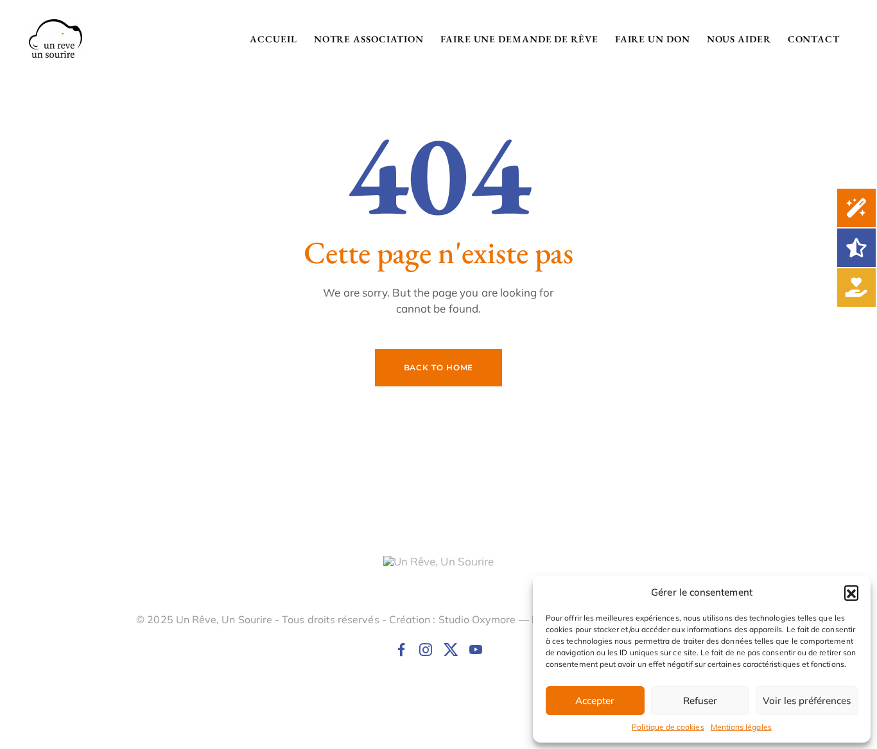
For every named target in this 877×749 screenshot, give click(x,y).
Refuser (700, 700)
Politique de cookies (668, 727)
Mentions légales (741, 727)
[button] (851, 592)
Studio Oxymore (477, 619)
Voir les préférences (807, 700)
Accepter (594, 700)
